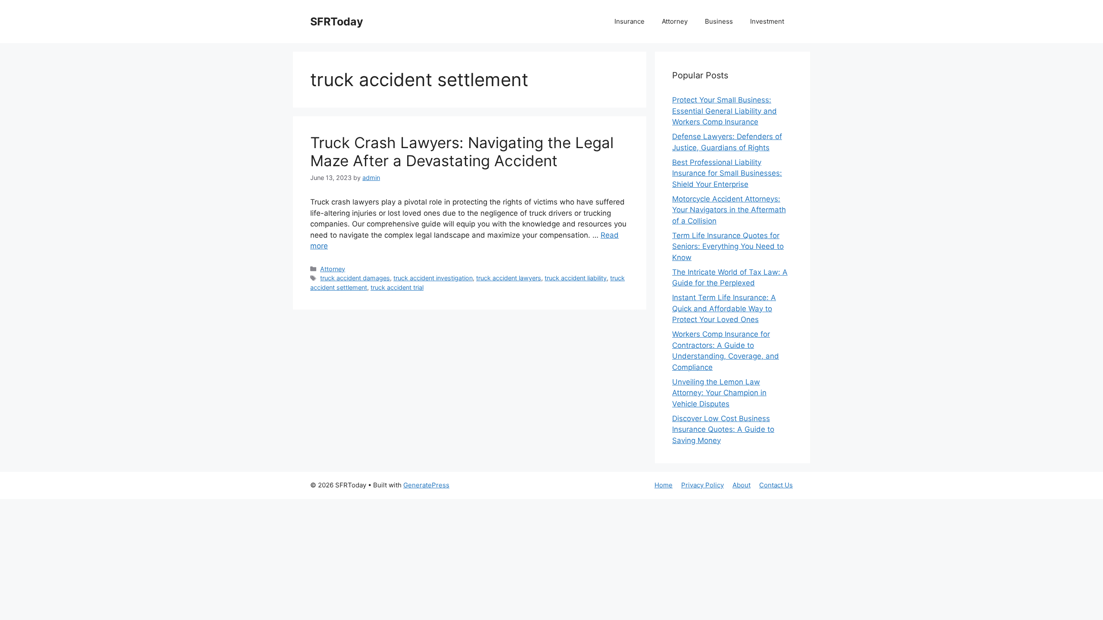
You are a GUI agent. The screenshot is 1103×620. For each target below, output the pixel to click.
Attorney (675, 21)
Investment (767, 21)
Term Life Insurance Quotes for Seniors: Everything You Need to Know (728, 246)
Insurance (629, 21)
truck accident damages (355, 278)
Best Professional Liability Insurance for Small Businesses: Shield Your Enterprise (727, 173)
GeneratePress (426, 485)
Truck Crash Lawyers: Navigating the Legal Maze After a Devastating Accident (462, 151)
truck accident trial (397, 287)
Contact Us (776, 485)
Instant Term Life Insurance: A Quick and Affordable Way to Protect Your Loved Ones (724, 308)
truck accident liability (576, 278)
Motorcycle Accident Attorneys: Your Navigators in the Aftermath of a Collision (729, 210)
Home (663, 485)
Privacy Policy (702, 485)
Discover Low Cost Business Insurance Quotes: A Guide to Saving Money (723, 429)
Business (719, 21)
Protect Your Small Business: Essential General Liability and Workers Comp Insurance (724, 111)
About (741, 485)
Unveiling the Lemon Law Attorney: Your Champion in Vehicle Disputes (719, 393)
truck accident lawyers (508, 278)
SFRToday (336, 21)
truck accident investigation (433, 278)
